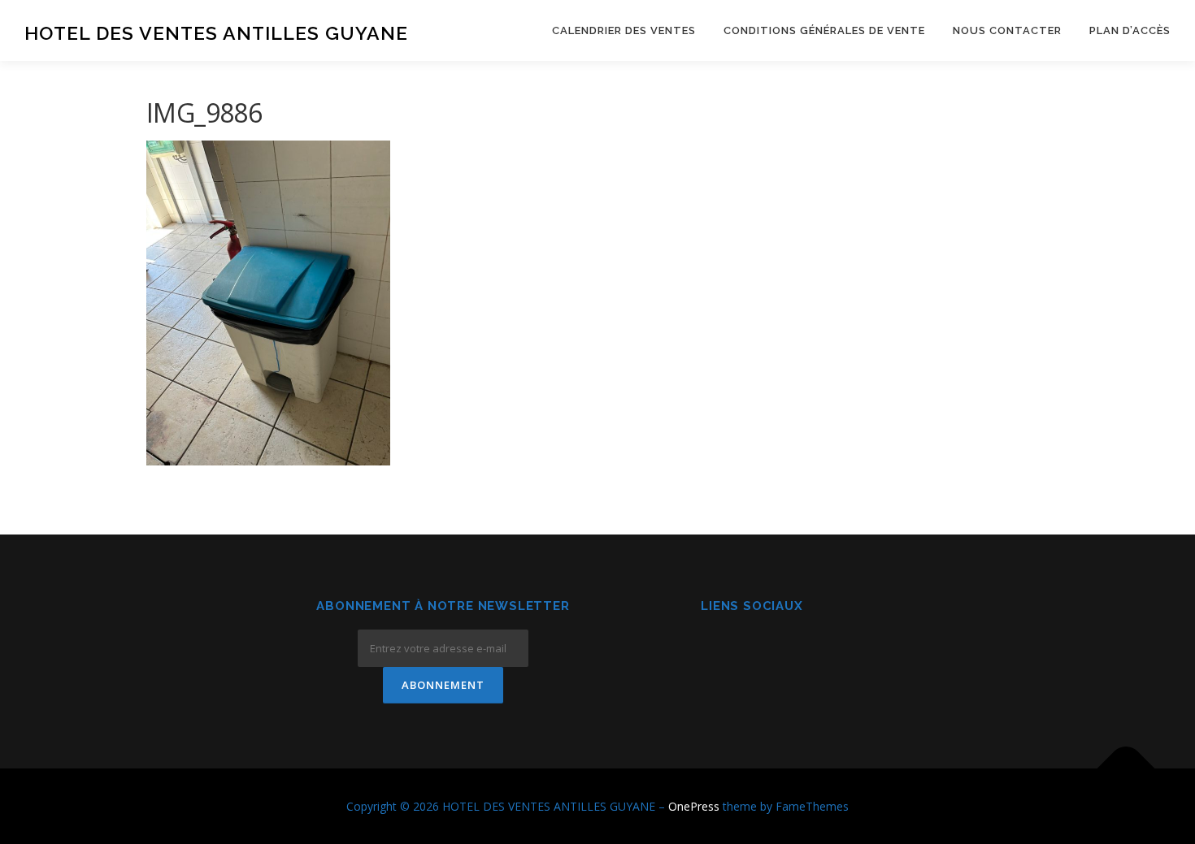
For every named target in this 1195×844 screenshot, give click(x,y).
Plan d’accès (1130, 30)
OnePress (693, 806)
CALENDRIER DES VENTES (624, 30)
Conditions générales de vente (824, 30)
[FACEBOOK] (712, 650)
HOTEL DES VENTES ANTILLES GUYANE (216, 33)
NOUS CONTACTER (1007, 30)
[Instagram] (752, 650)
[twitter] (792, 650)
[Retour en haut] (1126, 768)
